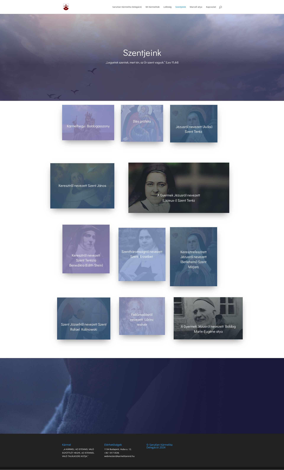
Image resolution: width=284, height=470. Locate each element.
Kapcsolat (211, 7)
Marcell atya (196, 7)
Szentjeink (180, 7)
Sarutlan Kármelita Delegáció (127, 7)
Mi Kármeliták (153, 7)
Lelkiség (167, 7)
